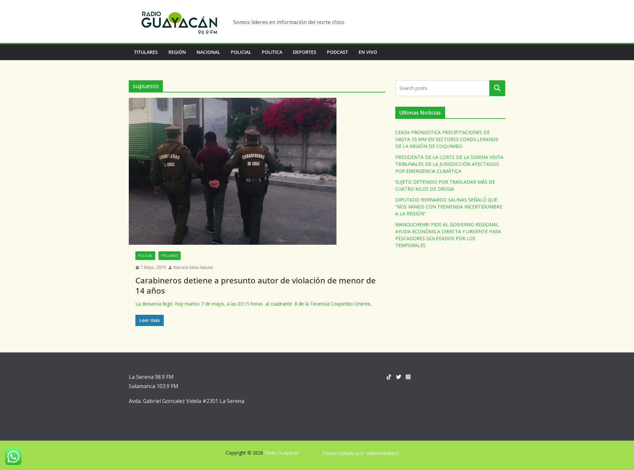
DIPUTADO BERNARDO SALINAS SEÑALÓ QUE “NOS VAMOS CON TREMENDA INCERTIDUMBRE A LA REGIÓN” (448, 207)
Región (177, 52)
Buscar (497, 88)
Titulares (146, 52)
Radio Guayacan (281, 453)
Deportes (304, 52)
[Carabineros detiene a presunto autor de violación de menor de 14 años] (257, 171)
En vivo (368, 52)
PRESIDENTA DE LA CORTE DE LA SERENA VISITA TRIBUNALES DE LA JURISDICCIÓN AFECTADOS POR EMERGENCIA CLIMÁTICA (449, 164)
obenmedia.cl (382, 453)
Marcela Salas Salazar (193, 267)
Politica (272, 52)
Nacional (208, 52)
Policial (241, 52)
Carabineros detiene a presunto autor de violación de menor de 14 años (255, 285)
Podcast (337, 52)
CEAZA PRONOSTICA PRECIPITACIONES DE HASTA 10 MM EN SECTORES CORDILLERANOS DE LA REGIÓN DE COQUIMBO (446, 139)
